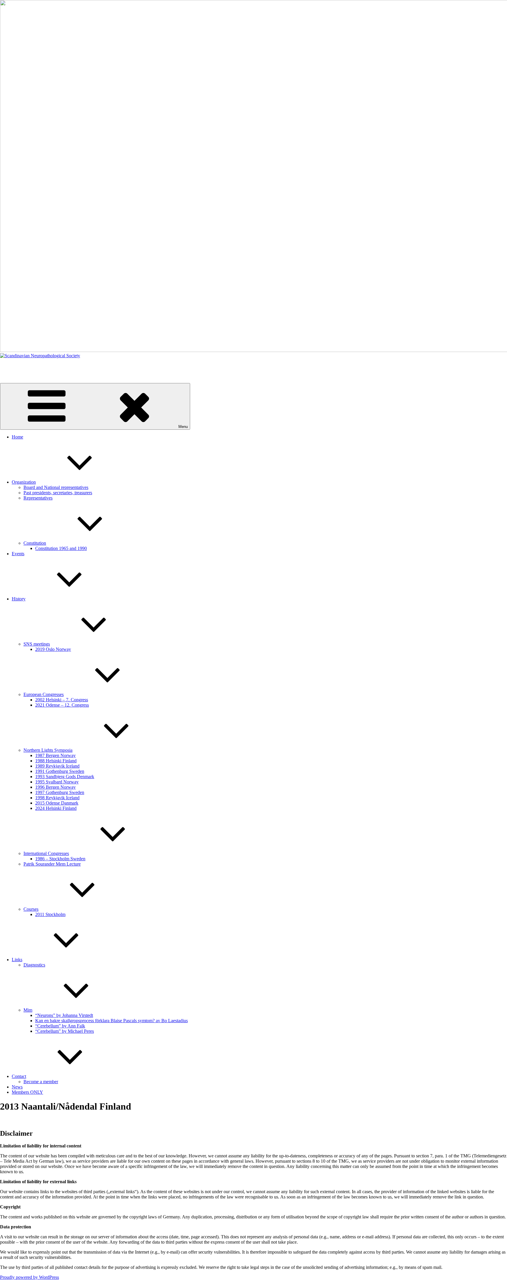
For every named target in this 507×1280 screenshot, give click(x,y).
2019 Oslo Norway (53, 649)
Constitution (34, 543)
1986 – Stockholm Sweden (60, 858)
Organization (24, 482)
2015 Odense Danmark (56, 802)
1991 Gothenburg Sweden (59, 771)
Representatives (38, 497)
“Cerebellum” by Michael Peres (64, 1031)
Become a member (40, 1081)
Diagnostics (34, 964)
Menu (183, 426)
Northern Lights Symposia (47, 750)
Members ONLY (27, 1092)
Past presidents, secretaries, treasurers (57, 492)
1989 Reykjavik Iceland (57, 765)
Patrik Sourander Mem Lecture (52, 863)
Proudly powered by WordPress (29, 1277)
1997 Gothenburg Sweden (59, 792)
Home (17, 436)
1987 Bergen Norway (55, 755)
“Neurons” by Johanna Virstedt (64, 1015)
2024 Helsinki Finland (56, 808)
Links (17, 959)
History (19, 598)
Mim (27, 1010)
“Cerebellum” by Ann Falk (60, 1025)
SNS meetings (36, 643)
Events (18, 553)
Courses (30, 909)
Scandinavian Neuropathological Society (37, 365)
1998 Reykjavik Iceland (57, 797)
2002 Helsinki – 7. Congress (61, 699)
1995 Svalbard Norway (57, 781)
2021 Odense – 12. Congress (62, 704)
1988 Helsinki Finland (56, 760)
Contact (19, 1076)
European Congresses (43, 694)
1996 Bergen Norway (55, 787)
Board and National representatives (55, 487)
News (17, 1086)
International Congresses (46, 853)
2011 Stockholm (50, 914)
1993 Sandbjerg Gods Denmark (64, 776)
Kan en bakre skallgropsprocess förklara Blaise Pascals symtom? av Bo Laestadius (111, 1020)
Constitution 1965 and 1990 (61, 548)
